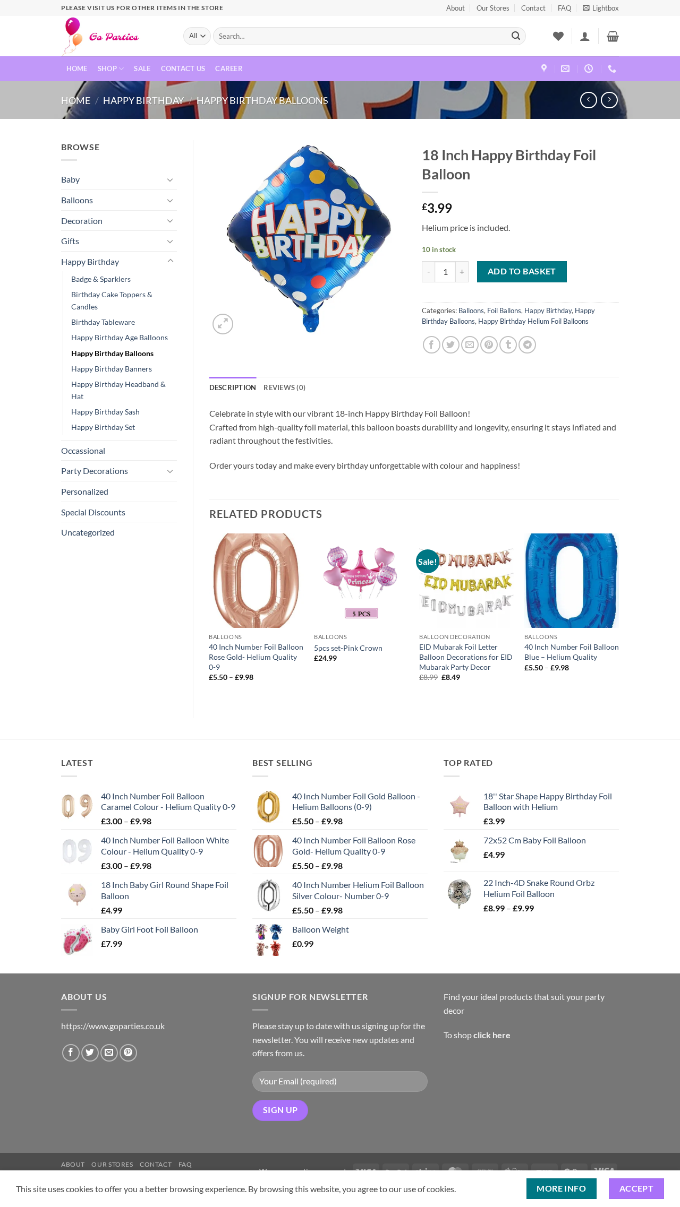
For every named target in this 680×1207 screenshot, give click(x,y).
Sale (142, 68)
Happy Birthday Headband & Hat (118, 390)
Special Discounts (93, 512)
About (455, 8)
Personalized (84, 491)
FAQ (564, 8)
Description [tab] (233, 387)
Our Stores (493, 8)
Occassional (83, 450)
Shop (107, 68)
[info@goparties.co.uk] (566, 68)
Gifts (70, 241)
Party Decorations (94, 470)
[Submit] (516, 36)
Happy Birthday (143, 100)
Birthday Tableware (103, 321)
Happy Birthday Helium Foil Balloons (533, 321)
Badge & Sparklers (101, 278)
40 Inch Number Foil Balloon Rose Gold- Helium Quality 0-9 (256, 656)
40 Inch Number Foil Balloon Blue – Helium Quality (571, 651)
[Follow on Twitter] (90, 1053)
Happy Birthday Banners (111, 368)
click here (492, 1035)
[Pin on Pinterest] (489, 345)
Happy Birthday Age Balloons (119, 337)
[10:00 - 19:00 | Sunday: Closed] (590, 68)
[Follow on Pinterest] (128, 1053)
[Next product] (588, 100)
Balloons (77, 200)
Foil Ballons (504, 310)
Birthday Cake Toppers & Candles (111, 300)
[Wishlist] (558, 36)
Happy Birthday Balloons (262, 100)
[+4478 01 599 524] (613, 68)
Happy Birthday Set (103, 427)
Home (77, 68)
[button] (601, 8)
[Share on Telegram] (527, 345)
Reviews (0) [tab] (284, 387)
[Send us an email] (109, 1053)
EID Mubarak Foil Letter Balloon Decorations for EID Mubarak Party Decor (466, 656)
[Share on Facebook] (431, 345)
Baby (70, 179)
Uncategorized (88, 532)
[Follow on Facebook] (71, 1053)
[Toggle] (170, 179)
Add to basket (522, 271)
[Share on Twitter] (451, 345)
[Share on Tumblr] (508, 345)
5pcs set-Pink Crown (348, 647)
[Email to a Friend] (470, 345)
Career (229, 68)
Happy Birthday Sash (105, 411)
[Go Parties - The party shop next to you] (114, 36)
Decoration (82, 220)
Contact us (183, 68)
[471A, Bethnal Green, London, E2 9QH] (545, 68)
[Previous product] (609, 100)
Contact (533, 8)
